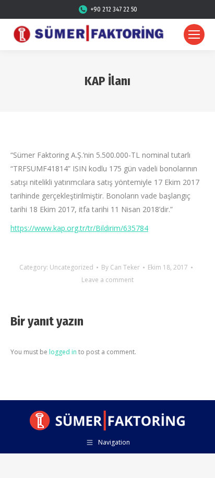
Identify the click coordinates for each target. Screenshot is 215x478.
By (120, 267)
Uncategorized (71, 267)
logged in (63, 351)
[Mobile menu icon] (194, 34)
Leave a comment (107, 279)
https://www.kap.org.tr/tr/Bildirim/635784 (79, 228)
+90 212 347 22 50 (114, 9)
